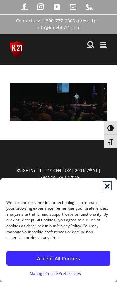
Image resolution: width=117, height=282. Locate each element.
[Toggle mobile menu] (103, 44)
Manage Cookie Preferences (55, 273)
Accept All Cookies (58, 258)
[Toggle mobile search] (90, 44)
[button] (107, 186)
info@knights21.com (58, 27)
